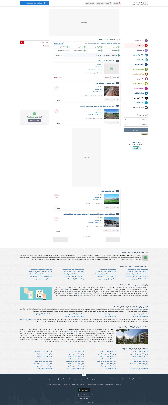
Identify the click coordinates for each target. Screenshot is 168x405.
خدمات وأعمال (140, 102)
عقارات (117, 379)
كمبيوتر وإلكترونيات (138, 64)
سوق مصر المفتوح (140, 309)
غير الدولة (116, 3)
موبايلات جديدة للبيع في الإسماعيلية (105, 274)
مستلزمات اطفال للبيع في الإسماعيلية (41, 276)
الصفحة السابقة (112, 240)
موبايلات (103, 379)
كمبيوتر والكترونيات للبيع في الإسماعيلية (40, 271)
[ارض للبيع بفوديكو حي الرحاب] (111, 68)
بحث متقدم (144, 134)
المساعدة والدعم (90, 3)
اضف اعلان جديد (84, 398)
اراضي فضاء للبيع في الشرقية (76, 356)
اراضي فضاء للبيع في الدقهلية (140, 356)
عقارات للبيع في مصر (110, 368)
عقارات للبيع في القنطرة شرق (44, 314)
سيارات (123, 379)
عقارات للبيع (109, 43)
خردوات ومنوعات (94, 379)
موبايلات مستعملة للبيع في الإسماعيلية (72, 274)
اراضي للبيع (96, 43)
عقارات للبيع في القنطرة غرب (140, 316)
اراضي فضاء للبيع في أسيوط (108, 351)
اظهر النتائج (136, 130)
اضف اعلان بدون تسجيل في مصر (43, 279)
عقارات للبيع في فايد (110, 316)
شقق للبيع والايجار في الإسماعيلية (74, 271)
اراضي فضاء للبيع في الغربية (44, 356)
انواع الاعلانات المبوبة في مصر (75, 368)
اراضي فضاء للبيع (98, 66)
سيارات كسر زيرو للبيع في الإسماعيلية (41, 269)
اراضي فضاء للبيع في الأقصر (76, 351)
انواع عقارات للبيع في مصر (44, 368)
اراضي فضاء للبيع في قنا (141, 366)
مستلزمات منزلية (139, 88)
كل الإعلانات (140, 50)
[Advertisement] (84, 22)
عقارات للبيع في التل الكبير (109, 314)
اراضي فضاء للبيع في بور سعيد (43, 361)
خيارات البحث (46, 45)
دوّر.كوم (76, 402)
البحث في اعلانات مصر (26, 319)
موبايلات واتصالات (138, 69)
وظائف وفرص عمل (138, 107)
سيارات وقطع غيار (138, 55)
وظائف (30, 379)
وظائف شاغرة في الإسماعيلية (75, 279)
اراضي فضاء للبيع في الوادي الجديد (106, 361)
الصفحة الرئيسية (139, 40)
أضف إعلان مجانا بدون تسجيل (34, 3)
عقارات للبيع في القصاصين (76, 314)
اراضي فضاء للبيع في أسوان (140, 351)
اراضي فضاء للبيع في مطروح (76, 366)
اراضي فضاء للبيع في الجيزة (44, 354)
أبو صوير (94, 91)
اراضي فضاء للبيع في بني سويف (75, 361)
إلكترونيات (110, 379)
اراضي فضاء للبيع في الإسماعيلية (139, 354)
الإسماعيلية (103, 43)
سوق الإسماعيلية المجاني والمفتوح (42, 366)
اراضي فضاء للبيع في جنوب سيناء (139, 363)
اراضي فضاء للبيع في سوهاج (76, 363)
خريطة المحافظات (66, 384)
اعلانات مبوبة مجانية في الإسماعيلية (137, 269)
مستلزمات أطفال (139, 93)
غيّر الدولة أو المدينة (109, 384)
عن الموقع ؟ (118, 384)
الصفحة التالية (61, 240)
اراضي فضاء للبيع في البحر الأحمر (107, 354)
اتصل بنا (49, 384)
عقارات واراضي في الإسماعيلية (139, 368)
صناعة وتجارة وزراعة (138, 98)
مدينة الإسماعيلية (92, 69)
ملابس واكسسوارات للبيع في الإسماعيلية (136, 276)
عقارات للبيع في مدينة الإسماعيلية (74, 316)
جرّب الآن (136, 148)
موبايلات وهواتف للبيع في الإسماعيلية (137, 274)
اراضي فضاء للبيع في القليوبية (75, 359)
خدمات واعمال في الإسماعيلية (107, 279)
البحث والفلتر (140, 45)
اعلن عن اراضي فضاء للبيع (70, 331)
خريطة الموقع (100, 3)
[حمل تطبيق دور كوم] (84, 390)
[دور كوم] (84, 374)
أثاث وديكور (140, 79)
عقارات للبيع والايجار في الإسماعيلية (106, 271)
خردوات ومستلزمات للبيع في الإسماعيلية (40, 274)
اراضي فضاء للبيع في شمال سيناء (42, 363)
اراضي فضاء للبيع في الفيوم (140, 359)
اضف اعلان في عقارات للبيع (77, 293)
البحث (107, 3)
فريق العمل (100, 384)
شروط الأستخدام (92, 384)
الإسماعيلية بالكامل (58, 43)
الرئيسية (138, 379)
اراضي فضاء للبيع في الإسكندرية (43, 351)
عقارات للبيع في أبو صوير (141, 314)
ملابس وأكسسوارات (138, 83)
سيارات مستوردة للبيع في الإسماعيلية (137, 271)
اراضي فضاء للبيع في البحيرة (76, 354)
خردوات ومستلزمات (138, 74)
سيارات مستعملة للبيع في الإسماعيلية (73, 269)
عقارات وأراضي (139, 60)
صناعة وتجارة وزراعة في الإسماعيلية (74, 276)
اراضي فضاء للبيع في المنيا (140, 361)
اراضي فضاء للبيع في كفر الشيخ (107, 366)
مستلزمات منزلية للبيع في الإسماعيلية (137, 279)
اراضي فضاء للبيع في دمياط (108, 363)
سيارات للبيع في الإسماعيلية (108, 269)
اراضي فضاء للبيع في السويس (108, 356)
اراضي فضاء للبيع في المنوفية (43, 359)
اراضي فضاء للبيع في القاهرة (108, 359)
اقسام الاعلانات (116, 43)
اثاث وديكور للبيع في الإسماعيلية (107, 276)
